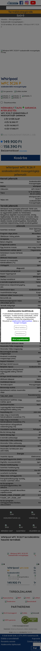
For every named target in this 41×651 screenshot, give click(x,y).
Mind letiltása (20, 327)
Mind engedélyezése (20, 339)
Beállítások (20, 333)
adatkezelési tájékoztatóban (22, 321)
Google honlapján (20, 323)
